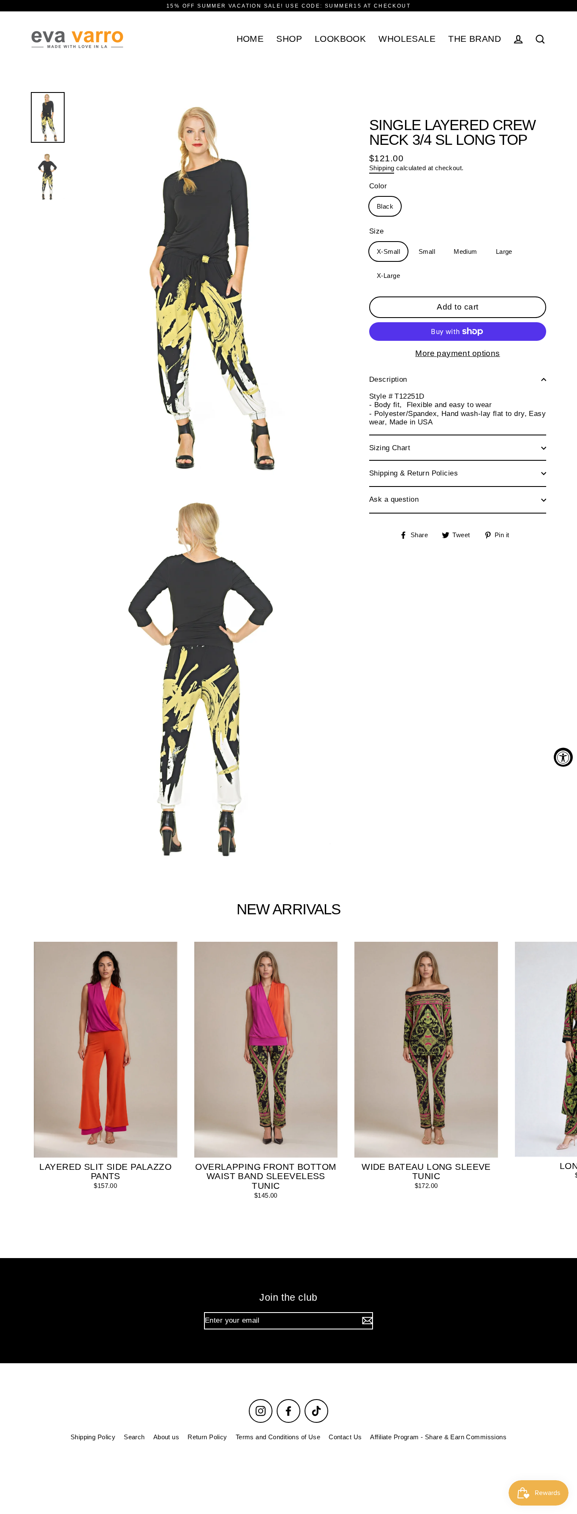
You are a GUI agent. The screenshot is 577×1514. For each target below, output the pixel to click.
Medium (465, 251)
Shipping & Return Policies (413, 473)
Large (504, 251)
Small (427, 251)
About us (166, 1437)
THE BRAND (474, 38)
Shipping (381, 167)
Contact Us (345, 1437)
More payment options (457, 353)
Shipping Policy (93, 1437)
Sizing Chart (389, 448)
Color (378, 186)
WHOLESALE (406, 38)
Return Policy (207, 1437)
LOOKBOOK (340, 38)
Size (376, 231)
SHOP (289, 38)
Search (134, 1437)
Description (388, 379)
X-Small (388, 251)
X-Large (388, 275)
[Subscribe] (366, 1320)
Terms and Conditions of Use (278, 1437)
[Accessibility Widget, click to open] (563, 757)
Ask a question (394, 500)
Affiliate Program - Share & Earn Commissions (438, 1437)
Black (385, 206)
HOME (250, 38)
